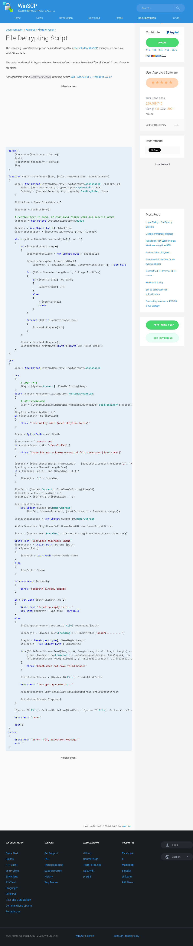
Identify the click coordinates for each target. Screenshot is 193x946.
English (176, 856)
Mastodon (128, 865)
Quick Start (12, 853)
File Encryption (46, 29)
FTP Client (11, 865)
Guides (10, 859)
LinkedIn (127, 876)
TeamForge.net (92, 865)
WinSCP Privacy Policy (126, 936)
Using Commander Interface (159, 233)
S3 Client (11, 882)
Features (30, 29)
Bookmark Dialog (154, 282)
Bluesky (126, 870)
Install (119, 18)
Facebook (127, 853)
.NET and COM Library (18, 899)
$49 (161, 50)
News (39, 18)
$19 (148, 50)
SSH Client (12, 876)
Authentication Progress (157, 252)
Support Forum (53, 870)
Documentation (147, 18)
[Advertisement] (69, 115)
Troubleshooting (53, 865)
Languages (12, 888)
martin (126, 826)
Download (94, 18)
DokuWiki (88, 870)
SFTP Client (12, 870)
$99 (167, 50)
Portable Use (13, 911)
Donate (162, 42)
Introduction (66, 18)
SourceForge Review (156, 124)
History (48, 876)
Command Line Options (19, 905)
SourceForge (90, 859)
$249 (174, 50)
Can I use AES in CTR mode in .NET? (90, 77)
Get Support (51, 853)
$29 (154, 50)
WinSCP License (84, 936)
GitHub (87, 853)
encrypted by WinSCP (85, 48)
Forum (175, 18)
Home (17, 18)
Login (175, 845)
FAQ (46, 859)
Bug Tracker (51, 882)
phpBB (87, 876)
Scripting (11, 894)
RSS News (127, 882)
